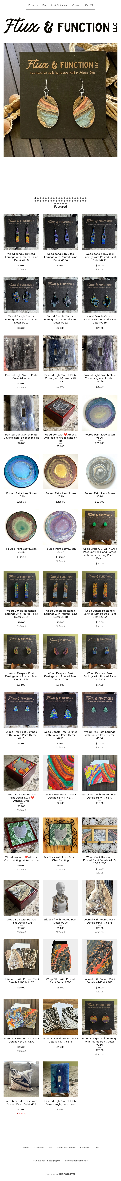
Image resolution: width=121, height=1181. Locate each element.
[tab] (35, 198)
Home (25, 1147)
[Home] (60, 25)
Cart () (89, 5)
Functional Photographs (46, 1160)
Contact (76, 5)
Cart (96, 1147)
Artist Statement (59, 5)
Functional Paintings (76, 1160)
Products (33, 5)
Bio (44, 5)
